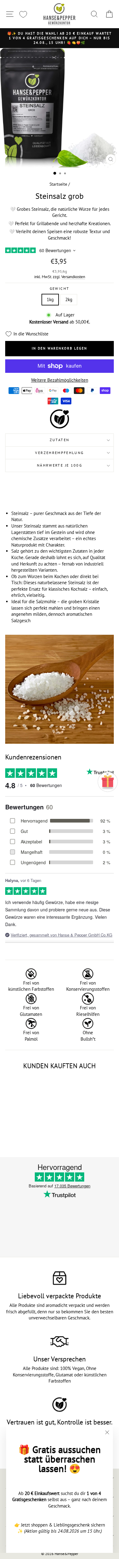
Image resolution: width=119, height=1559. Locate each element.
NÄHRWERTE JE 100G (59, 465)
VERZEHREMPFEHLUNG (59, 452)
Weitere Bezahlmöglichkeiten (59, 380)
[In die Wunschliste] (39, 1082)
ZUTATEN (60, 439)
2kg (68, 299)
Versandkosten (73, 276)
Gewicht (60, 288)
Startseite (58, 184)
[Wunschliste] (23, 14)
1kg (50, 299)
